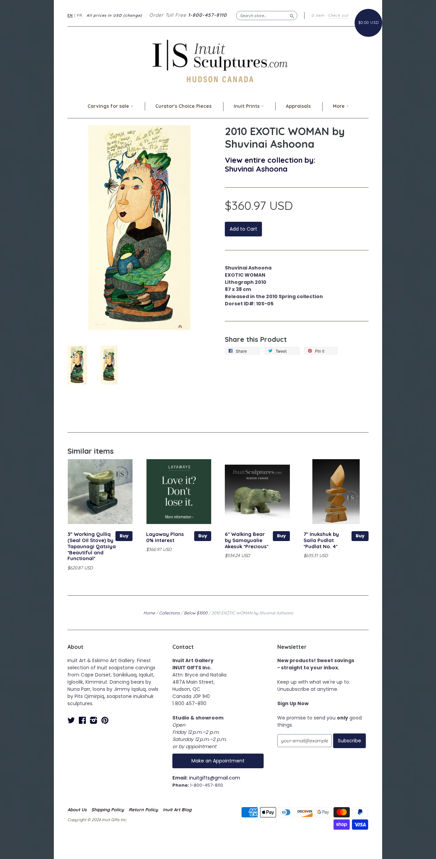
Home (149, 612)
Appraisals (298, 106)
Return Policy (143, 809)
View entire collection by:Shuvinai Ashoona (270, 164)
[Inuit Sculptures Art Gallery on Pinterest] (105, 720)
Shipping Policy (107, 809)
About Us (77, 809)
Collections (169, 612)
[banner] (218, 61)
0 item (317, 15)
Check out (338, 15)
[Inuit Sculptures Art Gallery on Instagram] (93, 720)
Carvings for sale (109, 106)
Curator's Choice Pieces (183, 106)
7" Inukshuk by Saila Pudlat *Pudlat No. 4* (321, 540)
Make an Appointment (218, 760)
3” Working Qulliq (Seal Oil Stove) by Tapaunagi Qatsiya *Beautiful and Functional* (91, 546)
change (132, 15)
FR (79, 15)
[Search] (292, 15)
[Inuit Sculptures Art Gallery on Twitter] (71, 720)
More (339, 106)
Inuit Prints (247, 106)
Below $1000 (195, 612)
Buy (124, 536)
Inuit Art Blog (177, 809)
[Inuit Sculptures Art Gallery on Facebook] (82, 720)
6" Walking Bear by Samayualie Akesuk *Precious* (246, 540)
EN (70, 15)
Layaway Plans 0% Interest (165, 537)
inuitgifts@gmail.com (214, 777)
